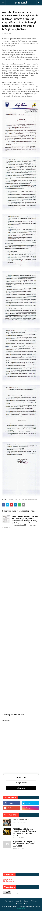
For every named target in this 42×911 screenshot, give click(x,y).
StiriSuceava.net (8, 881)
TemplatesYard (21, 908)
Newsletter (19, 903)
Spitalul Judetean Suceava (30, 499)
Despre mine (18, 901)
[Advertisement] (21, 621)
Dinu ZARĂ (21, 2)
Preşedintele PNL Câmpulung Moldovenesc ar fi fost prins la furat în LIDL (24, 844)
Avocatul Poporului (15, 499)
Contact (26, 901)
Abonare (21, 788)
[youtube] (11, 808)
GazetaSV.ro (7, 879)
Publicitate (34, 901)
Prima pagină (9, 901)
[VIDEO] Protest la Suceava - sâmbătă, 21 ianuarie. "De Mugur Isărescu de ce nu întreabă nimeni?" (24, 832)
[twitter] (30, 803)
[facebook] (11, 803)
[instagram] (30, 808)
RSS (25, 903)
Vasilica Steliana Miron (21, 820)
